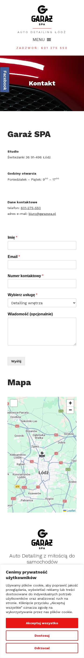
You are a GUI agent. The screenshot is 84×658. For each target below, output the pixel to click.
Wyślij (16, 361)
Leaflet (70, 510)
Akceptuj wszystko (42, 623)
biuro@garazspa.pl (42, 214)
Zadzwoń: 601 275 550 (42, 48)
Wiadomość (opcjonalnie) (30, 314)
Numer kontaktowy (25, 276)
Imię (12, 237)
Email (14, 257)
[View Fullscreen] (13, 403)
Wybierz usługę (22, 295)
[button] (39, 39)
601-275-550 (31, 208)
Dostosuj (42, 635)
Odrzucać (42, 648)
